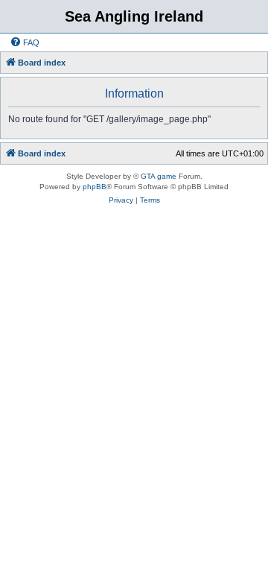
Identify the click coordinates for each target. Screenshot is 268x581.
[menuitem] (24, 42)
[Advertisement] (134, 356)
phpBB (94, 186)
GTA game (158, 176)
